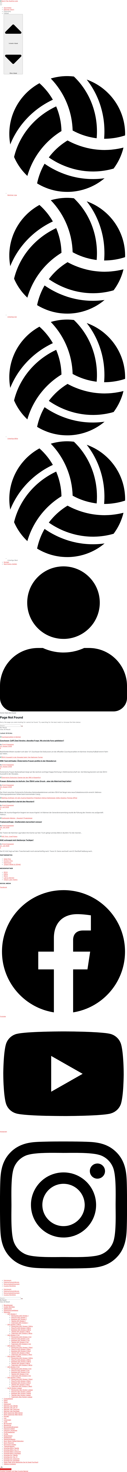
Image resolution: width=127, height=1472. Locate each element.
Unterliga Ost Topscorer (12, 1459)
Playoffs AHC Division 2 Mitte (21, 1328)
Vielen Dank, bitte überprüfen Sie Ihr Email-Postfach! (21, 1462)
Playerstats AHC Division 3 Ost (21, 1369)
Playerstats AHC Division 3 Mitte (22, 1358)
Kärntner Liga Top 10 (10, 1407)
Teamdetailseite (9, 1446)
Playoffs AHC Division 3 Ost (20, 1370)
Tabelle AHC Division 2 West (20, 1353)
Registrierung (8, 1436)
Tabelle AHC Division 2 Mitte (20, 1332)
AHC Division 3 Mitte (14, 1356)
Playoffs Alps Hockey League (21, 1392)
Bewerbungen (8, 1305)
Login (5, 1422)
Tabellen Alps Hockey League (21, 1395)
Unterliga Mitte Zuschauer (12, 1453)
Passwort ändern (9, 1429)
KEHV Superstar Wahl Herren (13, 1415)
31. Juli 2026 (4, 807)
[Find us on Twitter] (2, 1467)
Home (2, 713)
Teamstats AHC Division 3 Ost (21, 1376)
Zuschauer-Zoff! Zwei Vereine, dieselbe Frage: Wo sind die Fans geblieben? (32, 741)
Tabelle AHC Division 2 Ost (20, 1342)
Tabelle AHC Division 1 (18, 1321)
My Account (8, 1423)
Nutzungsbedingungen (12, 1284)
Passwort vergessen (10, 1430)
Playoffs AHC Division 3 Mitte (21, 1360)
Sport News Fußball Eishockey (14, 1441)
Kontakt (6, 1416)
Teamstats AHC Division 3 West (21, 1386)
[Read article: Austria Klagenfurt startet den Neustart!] (54, 798)
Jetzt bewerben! (5, 1469)
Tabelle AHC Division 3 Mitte (20, 1363)
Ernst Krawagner (8, 744)
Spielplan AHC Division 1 (19, 1319)
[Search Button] (22, 1298)
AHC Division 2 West (14, 1346)
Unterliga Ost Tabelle (11, 1455)
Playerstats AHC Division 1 (20, 1316)
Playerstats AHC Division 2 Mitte (22, 1326)
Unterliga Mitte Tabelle (11, 1448)
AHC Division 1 (12, 1314)
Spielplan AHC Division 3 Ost (20, 1372)
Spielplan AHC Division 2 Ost (20, 1340)
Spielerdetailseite (9, 1439)
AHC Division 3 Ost (13, 1367)
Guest (6, 1400)
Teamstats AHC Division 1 (19, 1323)
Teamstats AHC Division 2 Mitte (21, 1333)
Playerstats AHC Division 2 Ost (21, 1337)
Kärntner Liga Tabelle (11, 1406)
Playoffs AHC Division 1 (19, 1317)
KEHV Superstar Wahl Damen (13, 1413)
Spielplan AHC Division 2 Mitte (21, 1330)
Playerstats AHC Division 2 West (22, 1347)
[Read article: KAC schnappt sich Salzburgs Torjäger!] (54, 836)
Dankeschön (8, 1309)
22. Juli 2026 (4, 846)
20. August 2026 (6, 766)
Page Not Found (10, 713)
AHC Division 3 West (14, 1377)
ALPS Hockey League (14, 1388)
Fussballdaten (8, 1399)
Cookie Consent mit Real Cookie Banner (14, 1471)
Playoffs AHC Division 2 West (21, 1349)
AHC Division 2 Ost (13, 1335)
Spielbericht (8, 1437)
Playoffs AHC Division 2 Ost (20, 1339)
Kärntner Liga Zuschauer (12, 1411)
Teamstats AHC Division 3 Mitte (21, 1365)
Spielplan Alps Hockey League (21, 1393)
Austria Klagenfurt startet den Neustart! (17, 801)
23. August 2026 (6, 746)
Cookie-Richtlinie (10, 1286)
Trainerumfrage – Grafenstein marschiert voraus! (21, 822)
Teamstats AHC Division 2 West (21, 1354)
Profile (6, 1434)
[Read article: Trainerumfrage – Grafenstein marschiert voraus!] (54, 818)
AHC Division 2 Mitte (14, 1324)
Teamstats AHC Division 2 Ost (21, 1344)
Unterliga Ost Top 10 (10, 1457)
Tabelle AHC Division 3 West (20, 1384)
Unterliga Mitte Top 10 (11, 1450)
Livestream (7, 1420)
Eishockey (7, 1312)
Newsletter (7, 1425)
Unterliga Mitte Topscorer (12, 1452)
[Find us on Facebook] (0, 1467)
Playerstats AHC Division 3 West (22, 1379)
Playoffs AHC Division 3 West (21, 1381)
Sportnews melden (10, 1445)
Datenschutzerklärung (11, 1282)
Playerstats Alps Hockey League (22, 1390)
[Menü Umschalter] (1, 3)
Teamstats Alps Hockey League (21, 1397)
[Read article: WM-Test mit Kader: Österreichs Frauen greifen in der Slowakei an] (54, 757)
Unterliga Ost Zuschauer (12, 1460)
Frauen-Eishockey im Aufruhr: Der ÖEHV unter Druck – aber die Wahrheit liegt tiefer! (35, 781)
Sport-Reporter (9, 1443)
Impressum (7, 1280)
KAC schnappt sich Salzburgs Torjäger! (17, 840)
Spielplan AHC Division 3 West (21, 1383)
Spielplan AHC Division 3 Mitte (21, 1362)
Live (5, 1418)
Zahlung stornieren (10, 1464)
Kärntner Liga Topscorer (12, 1409)
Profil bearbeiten (9, 1432)
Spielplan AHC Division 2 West (21, 1351)
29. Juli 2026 (4, 827)
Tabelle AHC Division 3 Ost (20, 1374)
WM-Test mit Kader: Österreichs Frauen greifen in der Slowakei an (28, 761)
